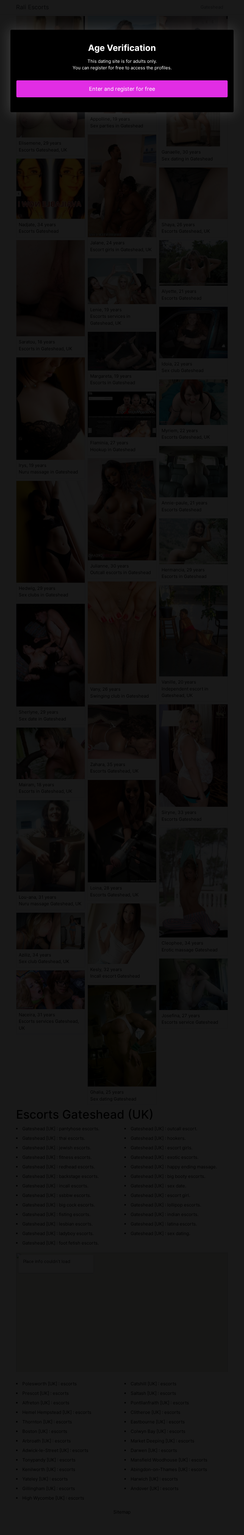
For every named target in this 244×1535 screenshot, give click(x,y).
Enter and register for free (122, 89)
